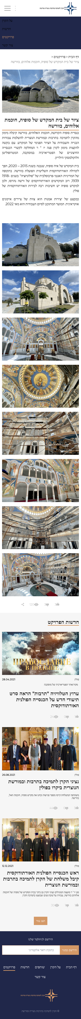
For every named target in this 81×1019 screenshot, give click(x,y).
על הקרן (55, 967)
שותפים (40, 967)
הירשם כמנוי (69, 950)
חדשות (25, 967)
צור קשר (40, 977)
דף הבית (71, 967)
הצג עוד (40, 921)
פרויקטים (9, 967)
